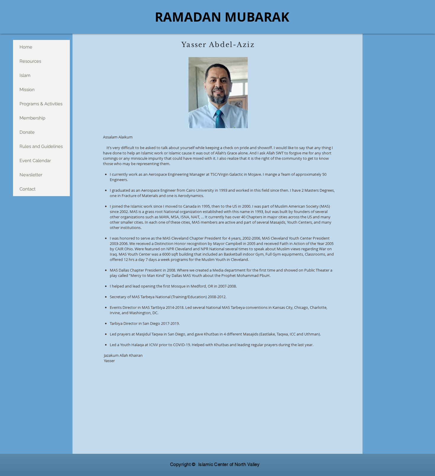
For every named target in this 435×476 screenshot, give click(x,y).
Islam (25, 75)
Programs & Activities (41, 104)
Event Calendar (35, 160)
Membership (32, 118)
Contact (28, 189)
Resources (30, 61)
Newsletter (31, 175)
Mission (27, 89)
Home (26, 47)
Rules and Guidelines (41, 146)
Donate (27, 132)
